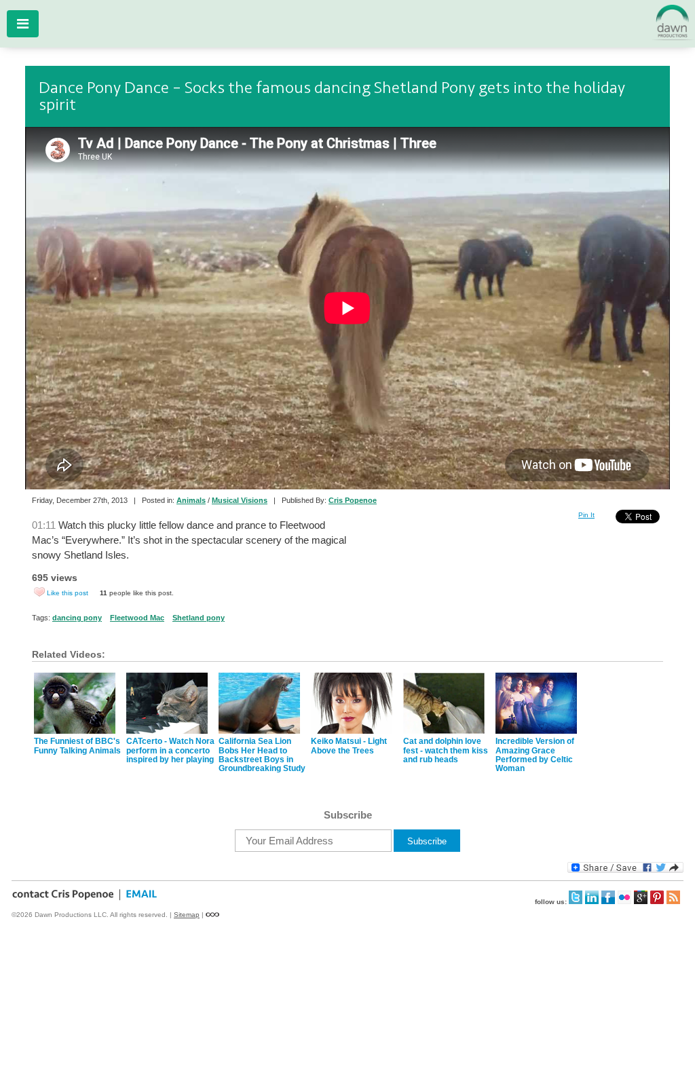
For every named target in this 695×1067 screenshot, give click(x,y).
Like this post (67, 593)
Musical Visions (239, 500)
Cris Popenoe (352, 500)
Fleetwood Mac (137, 618)
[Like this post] (39, 591)
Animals (191, 500)
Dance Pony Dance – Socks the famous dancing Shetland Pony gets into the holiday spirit (332, 96)
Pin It (586, 515)
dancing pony (77, 618)
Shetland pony (198, 618)
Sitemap (187, 914)
